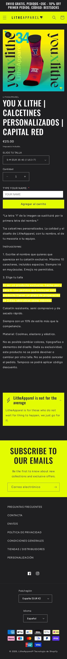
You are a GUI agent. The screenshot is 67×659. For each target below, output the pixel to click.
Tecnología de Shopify (46, 651)
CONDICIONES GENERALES (25, 540)
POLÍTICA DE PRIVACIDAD (24, 532)
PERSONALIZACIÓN (20, 557)
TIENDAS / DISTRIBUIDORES (26, 549)
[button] (5, 17)
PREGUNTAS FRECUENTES (24, 507)
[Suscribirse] (55, 487)
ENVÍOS (12, 523)
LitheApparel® (26, 651)
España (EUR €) (32, 598)
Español (31, 618)
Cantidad (8, 169)
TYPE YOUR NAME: (15, 188)
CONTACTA (15, 515)
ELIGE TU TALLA (12, 152)
